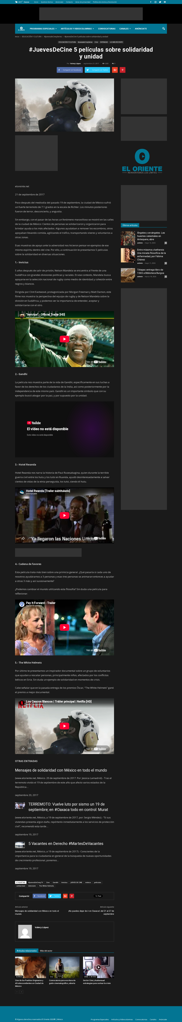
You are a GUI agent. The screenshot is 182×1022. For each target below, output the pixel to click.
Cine (96, 42)
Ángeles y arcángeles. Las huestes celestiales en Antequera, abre (151, 236)
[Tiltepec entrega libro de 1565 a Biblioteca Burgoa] (128, 275)
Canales (124, 28)
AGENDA (19, 977)
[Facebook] (151, 2)
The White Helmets (46, 886)
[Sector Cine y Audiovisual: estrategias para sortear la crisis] (98, 967)
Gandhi (55, 882)
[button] (163, 28)
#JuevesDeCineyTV (35, 882)
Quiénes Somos (47, 2)
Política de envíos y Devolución (105, 2)
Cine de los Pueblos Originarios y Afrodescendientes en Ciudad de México (29, 983)
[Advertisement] (91, 13)
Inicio (36, 2)
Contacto (69, 2)
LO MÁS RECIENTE (116, 42)
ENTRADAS (104, 42)
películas (97, 882)
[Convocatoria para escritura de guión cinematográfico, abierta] (64, 967)
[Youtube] (165, 2)
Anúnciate (59, 2)
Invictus (64, 882)
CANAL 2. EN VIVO (90, 977)
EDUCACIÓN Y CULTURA (67, 42)
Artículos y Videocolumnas (76, 28)
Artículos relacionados (27, 951)
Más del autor (46, 951)
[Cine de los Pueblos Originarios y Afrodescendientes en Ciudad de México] (30, 967)
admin (140, 243)
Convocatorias (106, 28)
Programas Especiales (42, 28)
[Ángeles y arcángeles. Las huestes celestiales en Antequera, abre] (128, 238)
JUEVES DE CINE (76, 882)
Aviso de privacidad (83, 2)
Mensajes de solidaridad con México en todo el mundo (61, 770)
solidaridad (20, 886)
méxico (88, 882)
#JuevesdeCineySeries (85, 42)
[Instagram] (155, 2)
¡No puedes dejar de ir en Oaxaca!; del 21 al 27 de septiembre (91, 912)
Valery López (75, 63)
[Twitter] (160, 2)
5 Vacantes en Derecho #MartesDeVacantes (65, 843)
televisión (32, 886)
